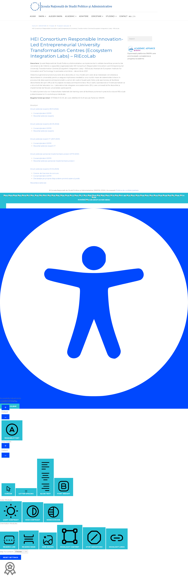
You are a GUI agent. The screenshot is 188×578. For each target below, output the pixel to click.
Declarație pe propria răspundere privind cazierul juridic (56, 178)
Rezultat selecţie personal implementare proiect (53, 161)
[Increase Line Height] (5, 445)
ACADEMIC (70, 16)
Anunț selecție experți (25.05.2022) (44, 124)
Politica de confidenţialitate (127, 190)
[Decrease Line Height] (5, 455)
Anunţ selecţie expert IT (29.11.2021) (45, 139)
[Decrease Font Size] (5, 416)
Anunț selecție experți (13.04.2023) (44, 169)
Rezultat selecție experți (43, 116)
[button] (3, 205)
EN (134, 16)
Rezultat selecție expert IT (44, 146)
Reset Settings (10, 557)
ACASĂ (33, 16)
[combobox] (94, 198)
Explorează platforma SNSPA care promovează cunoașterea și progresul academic (142, 56)
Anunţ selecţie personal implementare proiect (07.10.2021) (54, 154)
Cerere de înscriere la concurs (46, 173)
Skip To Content (7, 552)
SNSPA (41, 16)
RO (130, 16)
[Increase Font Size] (5, 407)
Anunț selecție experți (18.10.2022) (44, 109)
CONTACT (123, 16)
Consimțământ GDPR (42, 113)
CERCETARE (96, 16)
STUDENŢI (110, 16)
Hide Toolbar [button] (9, 406)
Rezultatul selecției (38, 183)
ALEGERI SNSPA (55, 16)
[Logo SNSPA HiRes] (71, 6)
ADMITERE (83, 16)
